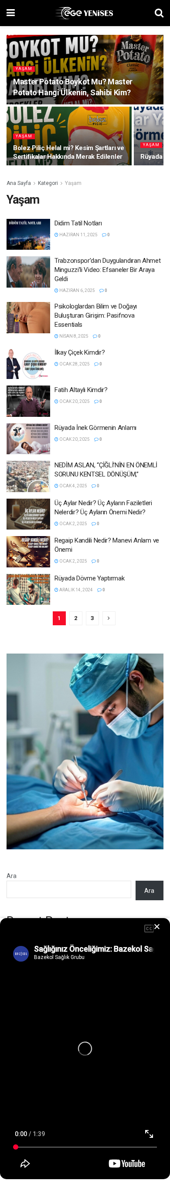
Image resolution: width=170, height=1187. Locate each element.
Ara (12, 875)
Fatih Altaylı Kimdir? (81, 390)
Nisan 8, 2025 (73, 336)
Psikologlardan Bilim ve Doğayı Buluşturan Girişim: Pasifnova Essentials (95, 315)
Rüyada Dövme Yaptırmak (89, 578)
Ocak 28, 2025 (74, 364)
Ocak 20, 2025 (74, 401)
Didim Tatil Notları (78, 223)
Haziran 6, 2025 (76, 290)
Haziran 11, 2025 (78, 234)
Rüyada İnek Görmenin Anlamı (95, 428)
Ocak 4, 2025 (72, 485)
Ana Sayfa (19, 183)
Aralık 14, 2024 (75, 589)
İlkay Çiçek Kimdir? (79, 352)
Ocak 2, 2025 (72, 523)
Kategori (48, 183)
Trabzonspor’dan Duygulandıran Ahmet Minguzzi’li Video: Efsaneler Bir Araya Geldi (107, 270)
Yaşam (24, 69)
